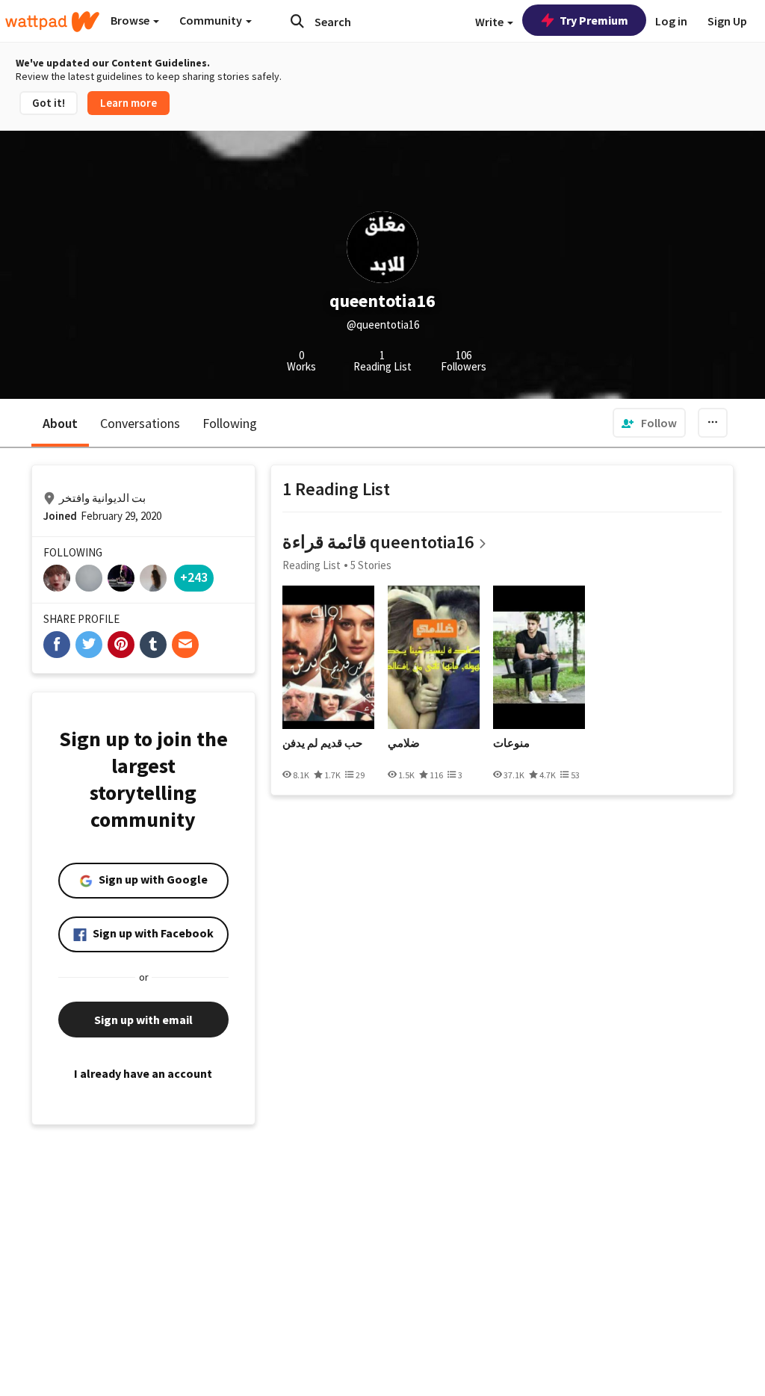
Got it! (48, 103)
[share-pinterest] (121, 644)
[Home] (52, 21)
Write (490, 21)
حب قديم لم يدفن (322, 743)
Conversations (140, 423)
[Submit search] (297, 21)
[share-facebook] (56, 644)
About (60, 423)
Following (229, 423)
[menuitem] (649, 423)
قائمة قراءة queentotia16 (378, 541)
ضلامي (404, 743)
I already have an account (143, 1073)
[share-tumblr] (153, 644)
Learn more (128, 103)
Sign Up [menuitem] (727, 20)
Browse (131, 20)
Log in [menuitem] (671, 20)
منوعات (511, 743)
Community (211, 20)
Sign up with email (143, 1019)
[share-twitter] (88, 644)
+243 (194, 577)
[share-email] (185, 644)
